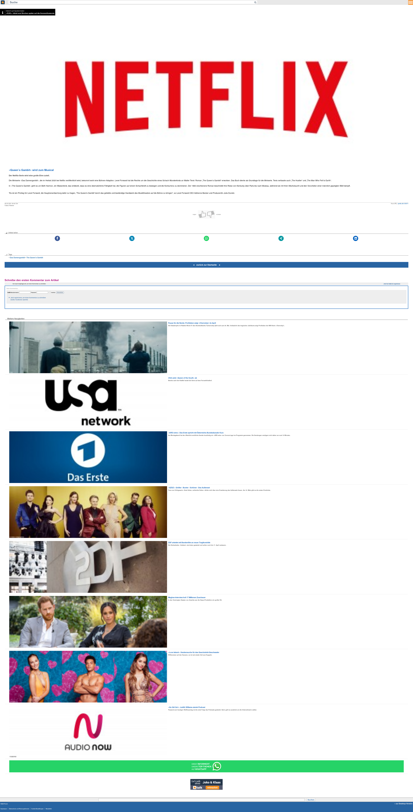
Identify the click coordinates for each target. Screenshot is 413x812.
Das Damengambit (17, 257)
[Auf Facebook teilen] (57, 238)
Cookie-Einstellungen (37, 809)
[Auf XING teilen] (281, 238)
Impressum (4, 809)
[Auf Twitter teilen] (132, 238)
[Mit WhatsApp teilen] (206, 238)
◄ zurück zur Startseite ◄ (206, 264)
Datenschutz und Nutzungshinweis (19, 809)
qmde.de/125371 (403, 203)
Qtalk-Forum (4, 804)
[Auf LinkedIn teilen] (356, 238)
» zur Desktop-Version (403, 803)
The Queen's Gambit (34, 257)
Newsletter (49, 809)
